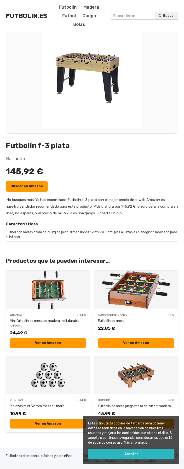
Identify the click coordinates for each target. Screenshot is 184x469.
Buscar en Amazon (27, 186)
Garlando (15, 158)
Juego (89, 15)
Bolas (79, 24)
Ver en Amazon (48, 343)
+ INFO (81, 314)
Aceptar (131, 454)
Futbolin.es (26, 16)
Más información (137, 442)
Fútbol (69, 15)
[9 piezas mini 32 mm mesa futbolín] (48, 375)
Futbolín (68, 7)
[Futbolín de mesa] (136, 290)
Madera (91, 7)
